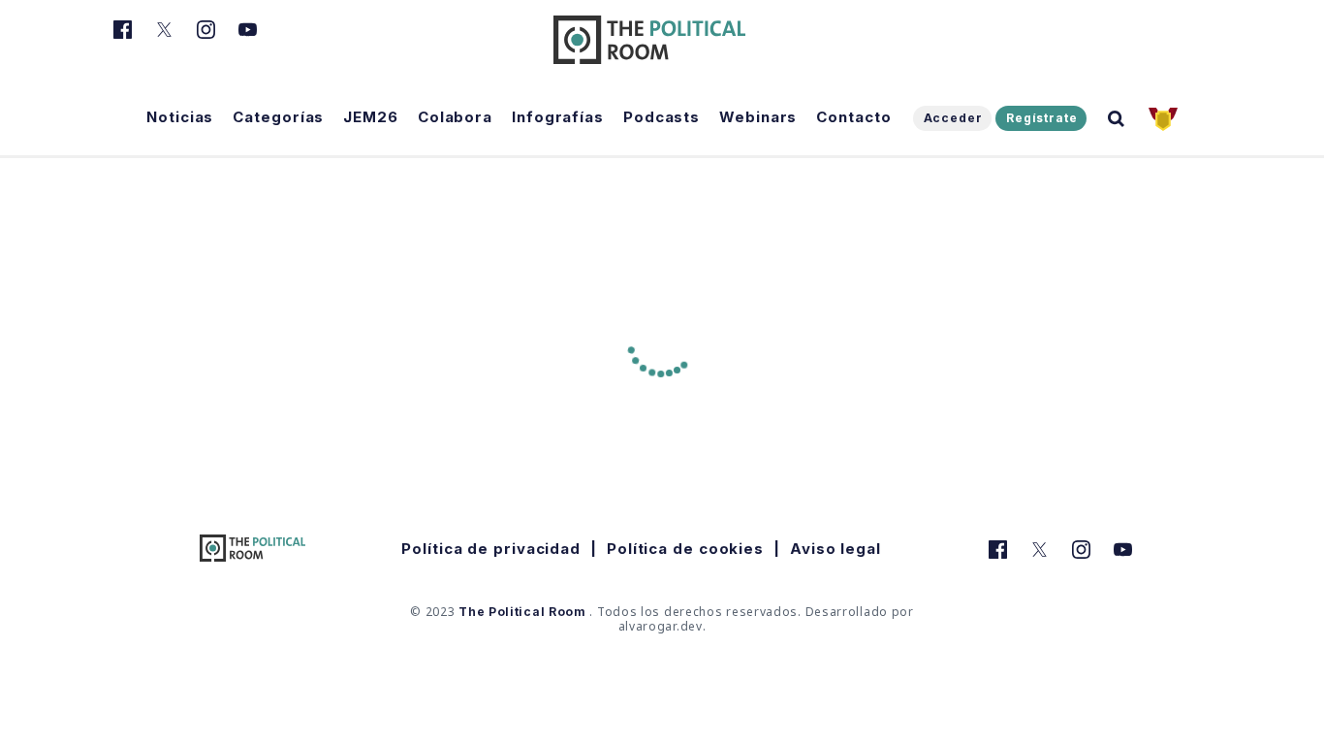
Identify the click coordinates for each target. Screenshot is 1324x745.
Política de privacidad (491, 548)
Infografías (558, 117)
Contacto (853, 117)
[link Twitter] (164, 39)
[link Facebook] (122, 39)
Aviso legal (835, 548)
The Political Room (522, 611)
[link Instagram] (206, 39)
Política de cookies (685, 548)
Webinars (758, 117)
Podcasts (661, 117)
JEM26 (370, 117)
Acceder (953, 118)
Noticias (179, 117)
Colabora (455, 117)
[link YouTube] (247, 39)
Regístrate (1042, 118)
